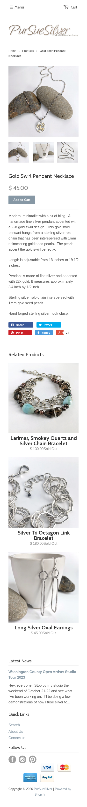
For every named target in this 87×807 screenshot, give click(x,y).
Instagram (22, 759)
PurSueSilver (43, 789)
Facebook (12, 759)
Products (28, 51)
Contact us (17, 738)
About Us (15, 731)
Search (14, 725)
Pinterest (32, 759)
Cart (74, 7)
